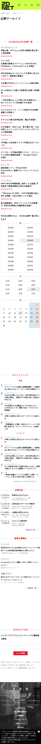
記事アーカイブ (17, 13)
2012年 (11, 257)
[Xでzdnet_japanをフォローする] (20, 689)
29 (37, 321)
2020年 (11, 240)
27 (26, 321)
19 (20, 317)
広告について (20, 723)
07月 (8, 289)
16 (4, 317)
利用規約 (20, 715)
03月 (33, 281)
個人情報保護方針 (20, 712)
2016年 (11, 249)
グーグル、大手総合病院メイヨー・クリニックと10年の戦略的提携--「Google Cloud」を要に (20, 154)
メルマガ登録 (20, 653)
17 (9, 317)
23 (4, 321)
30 (4, 326)
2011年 (30, 257)
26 (20, 321)
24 (9, 321)
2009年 (30, 261)
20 (26, 317)
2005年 (30, 270)
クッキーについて (20, 719)
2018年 (11, 245)
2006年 (11, 270)
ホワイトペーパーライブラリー (25, 481)
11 (15, 313)
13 (26, 313)
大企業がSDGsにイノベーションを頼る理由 (20, 83)
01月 (8, 281)
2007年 (30, 266)
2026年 (11, 228)
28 (32, 321)
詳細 (4, 742)
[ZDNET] (8, 5)
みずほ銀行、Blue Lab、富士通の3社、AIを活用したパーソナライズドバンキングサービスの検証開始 (20, 129)
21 (32, 317)
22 (37, 317)
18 (15, 317)
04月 (8, 285)
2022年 (11, 236)
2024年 (11, 232)
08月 (20, 289)
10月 (8, 294)
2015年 (30, 249)
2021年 (30, 236)
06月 (33, 285)
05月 (20, 285)
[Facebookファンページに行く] (14, 689)
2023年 (30, 232)
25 (15, 321)
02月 (20, 281)
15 (37, 313)
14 (32, 313)
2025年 (30, 228)
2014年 (11, 253)
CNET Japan (22, 668)
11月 (20, 294)
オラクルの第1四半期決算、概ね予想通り (18, 120)
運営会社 (20, 727)
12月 (33, 294)
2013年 (30, 253)
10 (9, 313)
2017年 (30, 245)
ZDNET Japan (5, 13)
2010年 (11, 261)
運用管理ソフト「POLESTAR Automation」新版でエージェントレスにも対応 (20, 170)
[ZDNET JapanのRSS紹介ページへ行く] (27, 689)
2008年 (11, 266)
